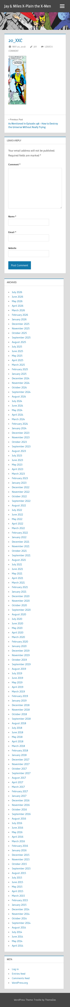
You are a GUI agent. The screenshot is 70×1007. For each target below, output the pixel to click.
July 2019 (17, 673)
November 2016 (21, 805)
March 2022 (18, 528)
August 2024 (19, 396)
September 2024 (21, 392)
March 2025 (18, 364)
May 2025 (17, 355)
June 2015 (17, 882)
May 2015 (17, 886)
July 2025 (17, 346)
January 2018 (19, 755)
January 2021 (19, 591)
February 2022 (20, 532)
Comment (14, 164)
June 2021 (17, 569)
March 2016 (18, 841)
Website (12, 248)
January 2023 (19, 482)
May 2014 (17, 941)
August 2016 (19, 818)
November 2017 (20, 764)
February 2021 (20, 587)
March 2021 (18, 582)
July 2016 (17, 823)
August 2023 (19, 451)
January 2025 (19, 373)
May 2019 (17, 682)
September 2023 (21, 446)
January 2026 (19, 319)
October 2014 (19, 918)
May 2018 (17, 736)
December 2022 (20, 487)
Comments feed (21, 978)
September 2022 (21, 500)
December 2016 (20, 800)
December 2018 (20, 705)
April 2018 (17, 741)
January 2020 (19, 646)
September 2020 (21, 609)
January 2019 (19, 700)
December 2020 (20, 596)
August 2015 (19, 873)
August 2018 (19, 723)
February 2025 (20, 369)
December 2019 (20, 650)
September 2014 (21, 923)
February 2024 (20, 423)
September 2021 (21, 555)
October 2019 (19, 659)
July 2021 (17, 564)
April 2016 (17, 836)
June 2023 (17, 460)
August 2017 (19, 777)
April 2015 (17, 891)
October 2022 (19, 496)
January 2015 (19, 904)
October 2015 (19, 864)
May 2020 (17, 628)
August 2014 (19, 927)
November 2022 (20, 491)
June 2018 (17, 732)
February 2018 (20, 750)
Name (12, 216)
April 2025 (17, 360)
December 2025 (20, 323)
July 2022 (17, 510)
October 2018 (19, 714)
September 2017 (21, 773)
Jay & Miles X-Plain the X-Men (27, 6)
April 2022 (17, 523)
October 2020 (19, 605)
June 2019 (17, 677)
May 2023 (17, 464)
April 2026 (17, 305)
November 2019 (21, 655)
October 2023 (19, 441)
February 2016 (20, 845)
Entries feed (18, 973)
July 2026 (17, 292)
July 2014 (17, 932)
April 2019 (17, 687)
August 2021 (19, 559)
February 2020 (20, 641)
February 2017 (20, 791)
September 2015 (21, 868)
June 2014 (17, 936)
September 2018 (21, 718)
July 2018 (17, 727)
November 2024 (21, 382)
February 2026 (20, 314)
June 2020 (17, 623)
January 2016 (19, 850)
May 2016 (17, 832)
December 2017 (20, 759)
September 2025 (21, 337)
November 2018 (21, 709)
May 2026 (17, 301)
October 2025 (19, 333)
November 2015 (21, 859)
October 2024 (19, 387)
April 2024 (17, 414)
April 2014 (17, 945)
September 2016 (21, 814)
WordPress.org (20, 982)
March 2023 (18, 473)
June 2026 (17, 296)
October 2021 (19, 550)
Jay (35, 46)
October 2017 (19, 768)
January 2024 (19, 428)
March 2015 (18, 895)
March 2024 (18, 419)
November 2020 (21, 600)
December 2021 (20, 541)
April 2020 (17, 632)
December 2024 (20, 378)
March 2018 (18, 746)
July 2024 (17, 401)
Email (12, 232)
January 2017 (19, 795)
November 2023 (20, 437)
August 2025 (19, 342)
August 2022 (19, 505)
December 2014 (20, 909)
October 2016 (19, 809)
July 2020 (17, 618)
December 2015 (20, 854)
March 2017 (18, 786)
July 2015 (17, 877)
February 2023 (20, 478)
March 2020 (18, 637)
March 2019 (18, 691)
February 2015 (20, 900)
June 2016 (17, 827)
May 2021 (17, 573)
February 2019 (20, 696)
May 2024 (17, 410)
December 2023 (20, 432)
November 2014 (21, 913)
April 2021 (17, 578)
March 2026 (18, 310)
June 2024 (17, 405)
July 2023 (17, 455)
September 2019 (21, 664)
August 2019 (19, 668)
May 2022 (17, 519)
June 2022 (17, 514)
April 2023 (17, 469)
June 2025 (17, 351)
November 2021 (20, 546)
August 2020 (19, 614)
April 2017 (17, 782)
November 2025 (21, 328)
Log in (15, 969)
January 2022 (19, 537)
